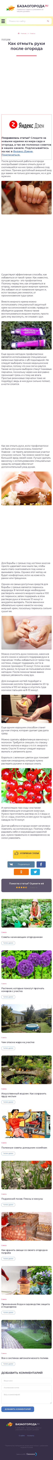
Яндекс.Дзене (23, 151)
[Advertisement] (26, 87)
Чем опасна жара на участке (17, 1042)
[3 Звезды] (21, 887)
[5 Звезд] (26, 887)
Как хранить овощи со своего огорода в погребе (24, 1251)
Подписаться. (10, 154)
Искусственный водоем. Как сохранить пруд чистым (23, 1095)
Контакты (30, 1436)
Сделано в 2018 (20, 1454)
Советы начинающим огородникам (22, 937)
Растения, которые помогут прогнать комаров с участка (22, 989)
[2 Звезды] (19, 887)
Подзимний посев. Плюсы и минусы (22, 1199)
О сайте (22, 1436)
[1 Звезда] (17, 887)
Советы (4, 932)
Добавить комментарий (18, 1409)
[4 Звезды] (24, 887)
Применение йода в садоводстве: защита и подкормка (25, 1305)
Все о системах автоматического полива (24, 1358)
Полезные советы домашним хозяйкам (24, 1147)
